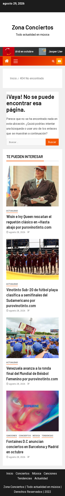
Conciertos (25, 436)
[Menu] (15, 61)
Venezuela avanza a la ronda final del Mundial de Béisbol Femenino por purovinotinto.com (32, 373)
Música (36, 436)
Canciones (11, 436)
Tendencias (47, 436)
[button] (15, 61)
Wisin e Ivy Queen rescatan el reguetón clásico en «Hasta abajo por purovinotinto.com (28, 221)
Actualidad (12, 211)
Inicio (9, 473)
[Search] (53, 61)
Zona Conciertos (32, 27)
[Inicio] (7, 61)
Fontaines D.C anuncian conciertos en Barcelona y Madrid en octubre (32, 446)
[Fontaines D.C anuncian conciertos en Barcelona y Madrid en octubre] (32, 411)
